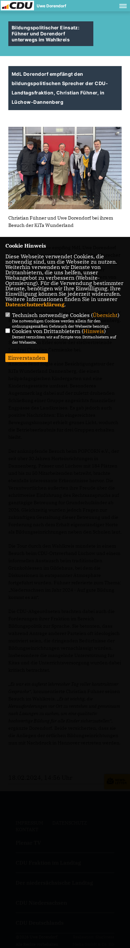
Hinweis (93, 331)
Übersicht (105, 315)
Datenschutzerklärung (34, 304)
